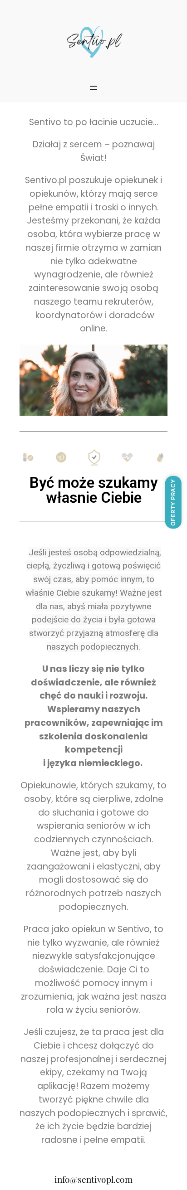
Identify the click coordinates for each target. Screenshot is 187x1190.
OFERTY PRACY (173, 502)
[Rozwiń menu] (93, 88)
